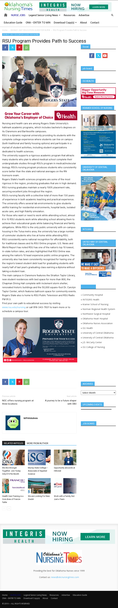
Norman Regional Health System (99, 309)
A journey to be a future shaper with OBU (61, 402)
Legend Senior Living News (43, 15)
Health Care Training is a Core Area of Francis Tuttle (12, 499)
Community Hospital (93, 294)
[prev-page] (4, 508)
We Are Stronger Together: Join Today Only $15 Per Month (11, 471)
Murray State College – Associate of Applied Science (38, 471)
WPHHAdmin (31, 418)
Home (5, 30)
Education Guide (13, 22)
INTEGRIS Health (91, 299)
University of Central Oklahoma (98, 332)
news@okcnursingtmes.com (65, 577)
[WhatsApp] (26, 47)
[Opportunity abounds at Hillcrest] (65, 457)
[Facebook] (5, 47)
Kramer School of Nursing (95, 304)
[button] (112, 15)
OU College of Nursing (94, 347)
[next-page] (9, 508)
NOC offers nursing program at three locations (18, 402)
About (83, 22)
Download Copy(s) (64, 22)
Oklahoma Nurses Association (98, 323)
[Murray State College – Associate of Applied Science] (39, 457)
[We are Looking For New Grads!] (39, 486)
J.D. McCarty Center (92, 342)
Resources (69, 15)
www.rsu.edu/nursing (14, 307)
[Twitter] (12, 47)
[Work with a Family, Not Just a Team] (65, 486)
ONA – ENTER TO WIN (38, 22)
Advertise (84, 15)
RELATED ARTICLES (13, 443)
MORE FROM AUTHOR (37, 443)
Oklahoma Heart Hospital (95, 318)
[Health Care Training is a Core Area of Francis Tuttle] (13, 486)
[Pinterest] (19, 47)
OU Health (88, 328)
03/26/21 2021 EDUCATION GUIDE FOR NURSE (30, 30)
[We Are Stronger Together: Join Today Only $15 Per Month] (13, 457)
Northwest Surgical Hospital (96, 313)
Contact (94, 22)
